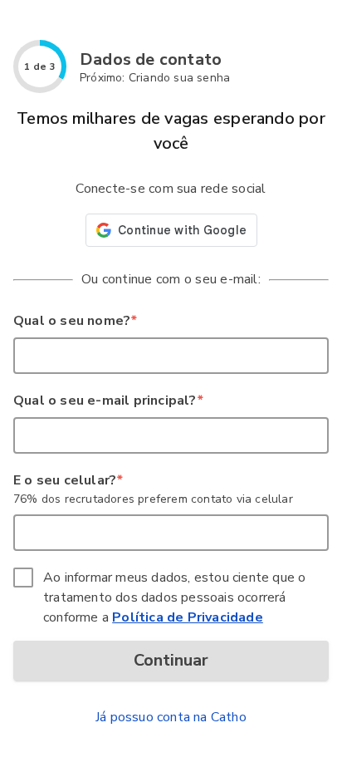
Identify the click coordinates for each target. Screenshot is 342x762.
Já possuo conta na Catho (171, 717)
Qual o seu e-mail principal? (108, 400)
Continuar (171, 660)
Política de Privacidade (187, 617)
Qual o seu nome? (74, 321)
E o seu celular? (67, 480)
